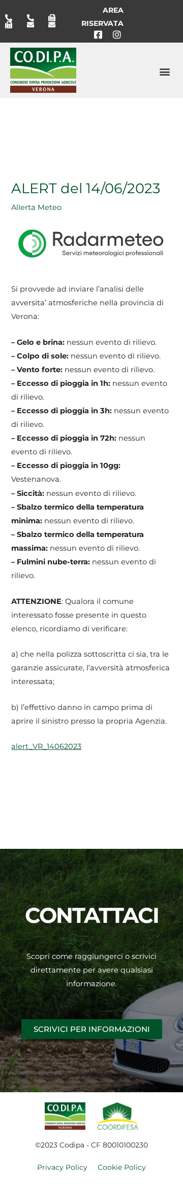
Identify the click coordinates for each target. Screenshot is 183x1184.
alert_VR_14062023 (46, 746)
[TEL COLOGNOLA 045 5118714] (34, 17)
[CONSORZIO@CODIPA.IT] (34, 24)
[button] (164, 71)
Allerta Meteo (36, 207)
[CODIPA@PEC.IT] (55, 24)
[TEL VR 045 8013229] (12, 17)
